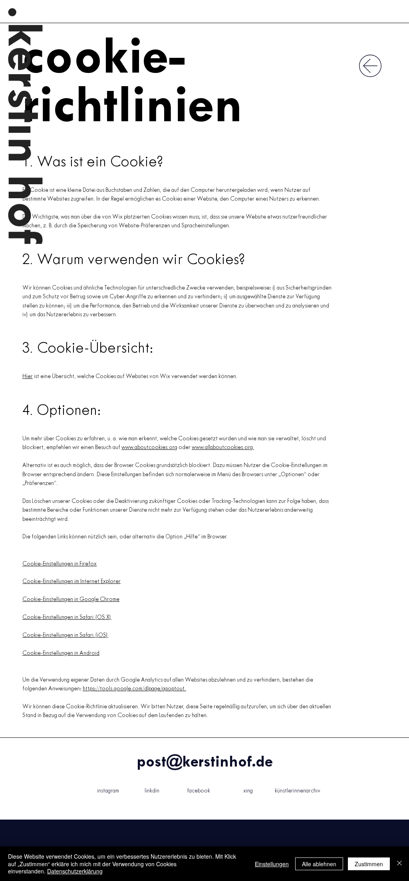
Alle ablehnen (319, 864)
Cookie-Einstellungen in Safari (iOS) (65, 635)
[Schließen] (399, 864)
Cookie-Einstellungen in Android (60, 653)
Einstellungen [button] (272, 864)
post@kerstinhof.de (205, 763)
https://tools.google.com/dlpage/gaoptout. (134, 689)
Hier (27, 376)
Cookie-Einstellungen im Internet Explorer (71, 581)
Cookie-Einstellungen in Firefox (59, 564)
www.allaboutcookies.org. (223, 447)
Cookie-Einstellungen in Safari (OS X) (66, 617)
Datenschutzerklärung (75, 871)
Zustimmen (369, 864)
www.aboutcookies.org (149, 447)
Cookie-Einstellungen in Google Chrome (70, 599)
